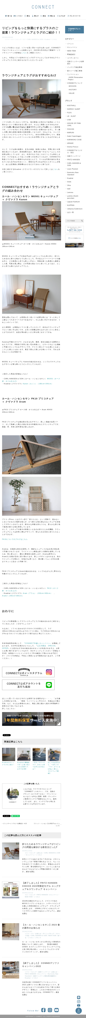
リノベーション (73, 74)
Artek (69, 182)
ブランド (38, 937)
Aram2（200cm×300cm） (13, 596)
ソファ (7, 39)
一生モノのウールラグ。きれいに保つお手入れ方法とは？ (39, 766)
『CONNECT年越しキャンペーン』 (37, 643)
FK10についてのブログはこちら (15, 539)
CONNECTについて (74, 83)
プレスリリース (75, 16)
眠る (44, 16)
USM (69, 120)
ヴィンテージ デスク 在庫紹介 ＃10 (15, 823)
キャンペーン (30, 855)
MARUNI (70, 132)
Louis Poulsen (72, 169)
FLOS (69, 112)
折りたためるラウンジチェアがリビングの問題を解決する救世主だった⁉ (41, 845)
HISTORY (73, 90)
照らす (36, 16)
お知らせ (40, 853)
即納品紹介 (71, 54)
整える (52, 16)
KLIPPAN (70, 205)
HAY (69, 189)
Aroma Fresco (72, 147)
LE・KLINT (71, 116)
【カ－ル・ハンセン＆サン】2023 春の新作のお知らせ (41, 926)
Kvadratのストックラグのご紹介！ (8, 763)
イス (12, 39)
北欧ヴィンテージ (44, 972)
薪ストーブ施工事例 (74, 71)
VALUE (71, 93)
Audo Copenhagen (74, 136)
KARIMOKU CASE (74, 140)
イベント (70, 44)
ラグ (24, 39)
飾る (28, 16)
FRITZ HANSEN (42, 895)
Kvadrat (47, 39)
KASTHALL (71, 105)
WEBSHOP (78, 1011)
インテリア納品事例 (74, 67)
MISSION (72, 86)
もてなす (62, 16)
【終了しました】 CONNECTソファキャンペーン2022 (40, 964)
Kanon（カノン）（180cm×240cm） (38, 384)
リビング (18, 39)
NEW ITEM (29, 897)
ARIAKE (70, 143)
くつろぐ (19, 16)
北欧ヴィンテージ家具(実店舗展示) (44, 976)
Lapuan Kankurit (73, 202)
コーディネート (73, 58)
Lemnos (70, 192)
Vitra (69, 185)
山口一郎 (70, 212)
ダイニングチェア (48, 933)
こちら (24, 53)
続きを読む (30, 871)
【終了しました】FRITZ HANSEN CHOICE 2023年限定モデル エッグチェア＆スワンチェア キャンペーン (41, 886)
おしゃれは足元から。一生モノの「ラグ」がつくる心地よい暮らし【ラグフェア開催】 (54, 768)
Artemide (70, 129)
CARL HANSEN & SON (35, 39)
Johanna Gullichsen (74, 209)
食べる (10, 16)
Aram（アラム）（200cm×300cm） (37, 593)
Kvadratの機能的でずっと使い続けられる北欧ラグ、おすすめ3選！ (23, 766)
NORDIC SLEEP (73, 109)
